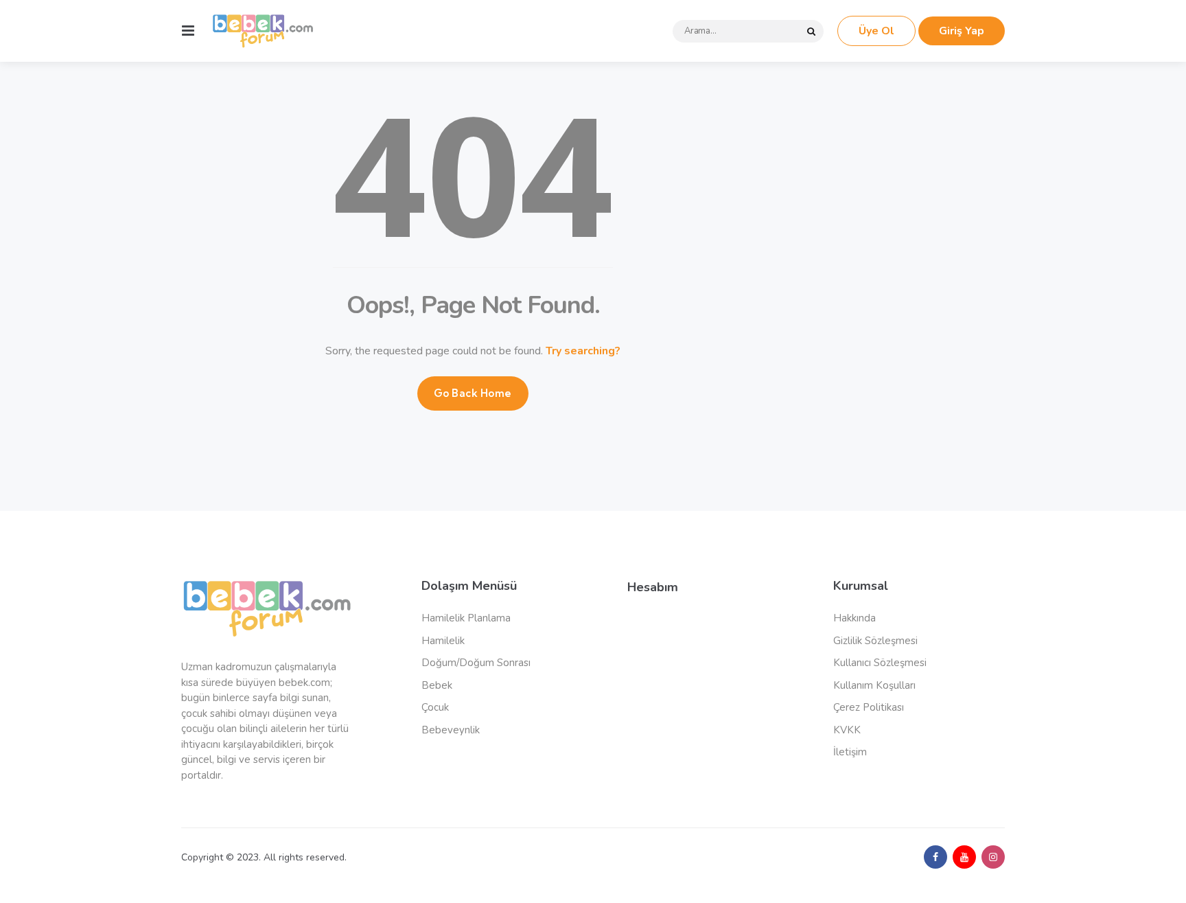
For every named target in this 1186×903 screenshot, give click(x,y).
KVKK (847, 730)
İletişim (850, 752)
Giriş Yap (961, 30)
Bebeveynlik (450, 730)
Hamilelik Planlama (466, 618)
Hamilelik (443, 641)
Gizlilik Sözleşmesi (875, 641)
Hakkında (854, 618)
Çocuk (435, 707)
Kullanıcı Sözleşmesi (880, 663)
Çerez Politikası (868, 707)
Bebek (436, 685)
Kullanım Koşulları (874, 685)
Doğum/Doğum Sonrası (476, 663)
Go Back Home (473, 393)
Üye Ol (876, 30)
